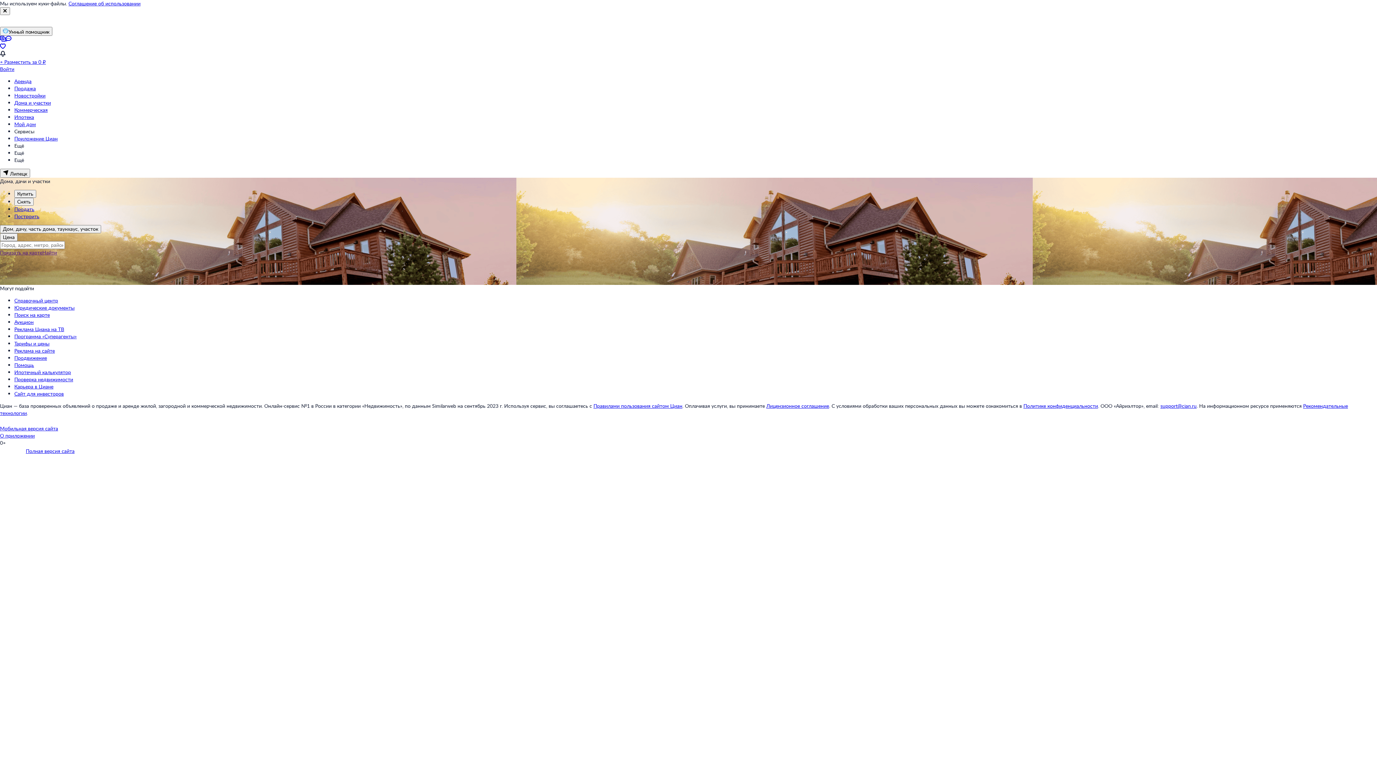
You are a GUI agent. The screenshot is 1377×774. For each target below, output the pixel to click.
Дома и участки (32, 102)
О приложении (17, 435)
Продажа (25, 88)
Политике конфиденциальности (1060, 405)
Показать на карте (21, 252)
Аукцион (24, 322)
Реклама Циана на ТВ (39, 329)
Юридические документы (44, 307)
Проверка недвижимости (43, 379)
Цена (9, 237)
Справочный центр (36, 300)
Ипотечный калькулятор (42, 372)
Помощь (24, 365)
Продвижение (30, 357)
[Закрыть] (5, 11)
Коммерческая (31, 109)
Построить (26, 216)
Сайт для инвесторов (39, 393)
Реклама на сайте (34, 350)
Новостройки (30, 95)
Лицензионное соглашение (797, 405)
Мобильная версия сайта (29, 428)
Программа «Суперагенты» (45, 336)
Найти (49, 252)
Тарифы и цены (31, 343)
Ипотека (24, 117)
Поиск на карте (32, 314)
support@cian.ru (1178, 405)
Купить (25, 193)
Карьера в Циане (33, 386)
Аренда (23, 81)
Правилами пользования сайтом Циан (637, 405)
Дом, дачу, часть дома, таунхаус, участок (50, 228)
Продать (24, 209)
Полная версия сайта (50, 451)
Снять (24, 201)
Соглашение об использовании (104, 3)
